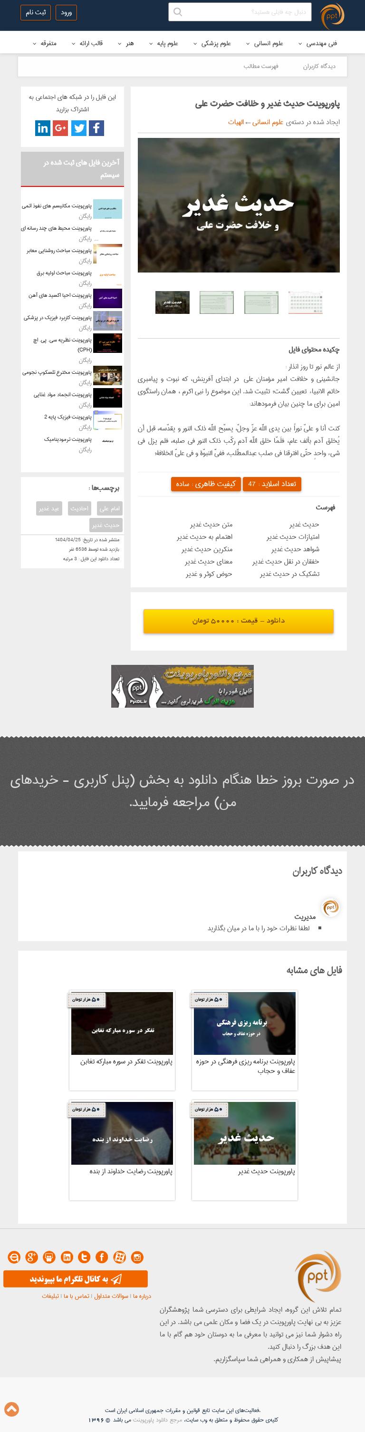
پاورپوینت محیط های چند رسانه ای (56, 228)
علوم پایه (166, 43)
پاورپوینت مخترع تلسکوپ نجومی (57, 372)
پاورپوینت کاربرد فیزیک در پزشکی (58, 317)
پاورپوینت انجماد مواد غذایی (63, 394)
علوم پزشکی (215, 43)
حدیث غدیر (106, 525)
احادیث (79, 508)
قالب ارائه (90, 43)
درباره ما (142, 1296)
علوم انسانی (267, 43)
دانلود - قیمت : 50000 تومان (238, 621)
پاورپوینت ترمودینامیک (68, 439)
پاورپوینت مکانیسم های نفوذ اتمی (57, 206)
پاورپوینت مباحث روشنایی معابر (59, 250)
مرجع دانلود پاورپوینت (157, 1419)
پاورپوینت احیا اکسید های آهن (60, 295)
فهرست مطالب (261, 66)
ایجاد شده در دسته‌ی (311, 122)
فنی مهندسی (321, 43)
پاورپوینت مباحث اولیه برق (64, 273)
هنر (129, 43)
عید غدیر (49, 508)
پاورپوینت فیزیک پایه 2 (68, 417)
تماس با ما (76, 1296)
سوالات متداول (111, 1296)
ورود (66, 12)
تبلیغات (50, 1296)
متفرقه (48, 43)
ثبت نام (36, 12)
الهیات (236, 122)
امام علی (110, 508)
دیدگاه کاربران (319, 66)
